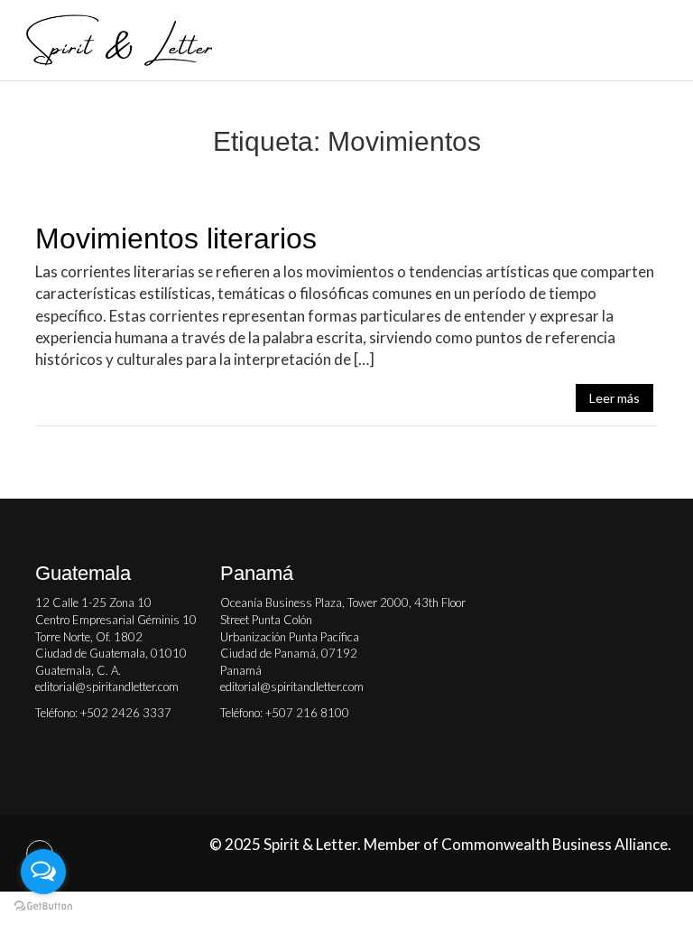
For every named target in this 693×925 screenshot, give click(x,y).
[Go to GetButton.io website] (43, 906)
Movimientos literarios (176, 238)
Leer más (614, 398)
